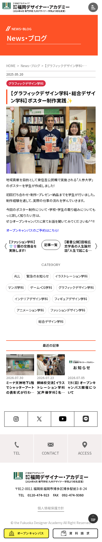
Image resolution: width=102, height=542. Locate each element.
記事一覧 (51, 244)
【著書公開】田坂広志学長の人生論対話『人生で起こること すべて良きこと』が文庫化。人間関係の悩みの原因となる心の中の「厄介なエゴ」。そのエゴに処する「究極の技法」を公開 (78, 246)
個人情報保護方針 (51, 508)
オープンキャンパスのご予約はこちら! (32, 230)
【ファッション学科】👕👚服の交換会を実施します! (23, 246)
